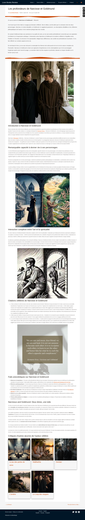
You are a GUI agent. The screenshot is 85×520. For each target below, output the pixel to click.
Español (37, 512)
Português (47, 512)
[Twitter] (73, 512)
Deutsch (40, 511)
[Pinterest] (76, 512)
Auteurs (32, 2)
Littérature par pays (51, 2)
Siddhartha (37, 462)
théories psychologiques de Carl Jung (62, 382)
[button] (34, 2)
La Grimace (8, 504)
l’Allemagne (15, 138)
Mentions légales (8, 511)
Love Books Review (10, 2)
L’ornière (12, 494)
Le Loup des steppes (41, 494)
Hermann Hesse (41, 131)
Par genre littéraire (62, 2)
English (45, 511)
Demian (59, 462)
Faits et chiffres (40, 2)
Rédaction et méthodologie (11, 515)
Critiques (72, 2)
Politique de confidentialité (18, 511)
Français (42, 512)
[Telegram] (79, 512)
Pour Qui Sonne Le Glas (74, 504)
